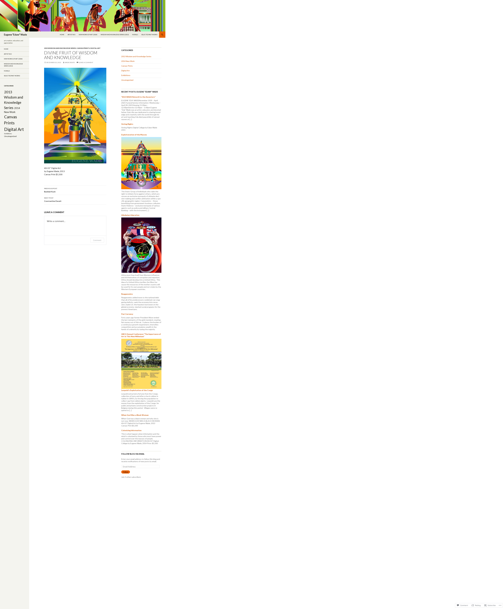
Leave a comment (86, 62)
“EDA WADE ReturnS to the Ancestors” (138, 97)
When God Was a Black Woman (135, 415)
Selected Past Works (149, 34)
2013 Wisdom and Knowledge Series (60, 48)
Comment (97, 240)
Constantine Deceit (52, 199)
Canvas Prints (83, 48)
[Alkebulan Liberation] (141, 245)
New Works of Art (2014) (88, 34)
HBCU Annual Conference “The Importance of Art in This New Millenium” (141, 335)
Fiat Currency (127, 314)
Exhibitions (125, 75)
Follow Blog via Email (133, 454)
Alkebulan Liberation (130, 215)
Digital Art (95, 48)
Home (62, 34)
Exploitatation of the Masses (134, 135)
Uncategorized (127, 80)
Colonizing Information (131, 430)
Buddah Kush (50, 190)
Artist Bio (71, 34)
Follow (125, 472)
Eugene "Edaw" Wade (15, 34)
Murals (135, 34)
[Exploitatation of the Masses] (141, 163)
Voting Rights (127, 124)
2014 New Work (128, 61)
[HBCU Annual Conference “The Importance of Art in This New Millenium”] (141, 364)
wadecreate (70, 62)
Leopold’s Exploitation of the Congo (137, 390)
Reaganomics (127, 294)
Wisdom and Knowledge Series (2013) (115, 34)
